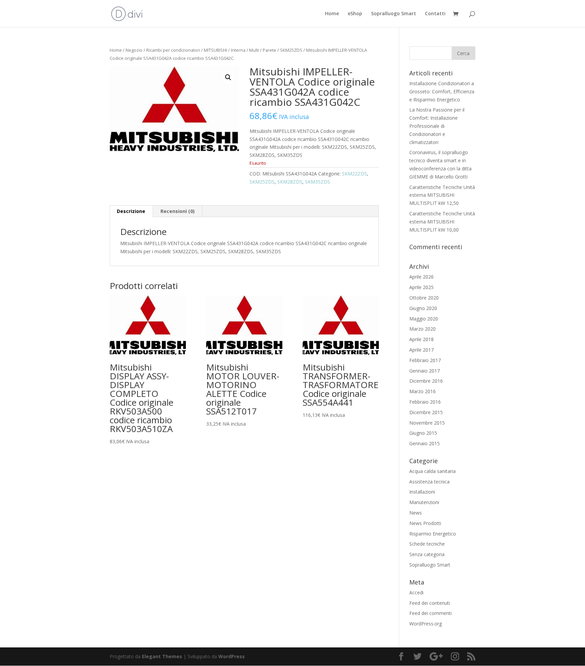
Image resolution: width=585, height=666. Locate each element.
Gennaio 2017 (424, 370)
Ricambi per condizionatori (173, 50)
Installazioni (422, 492)
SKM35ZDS (317, 182)
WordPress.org (425, 623)
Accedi (416, 592)
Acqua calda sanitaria (432, 471)
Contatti (435, 14)
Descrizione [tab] (131, 211)
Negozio (134, 50)
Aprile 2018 (421, 339)
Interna (238, 50)
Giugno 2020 (423, 308)
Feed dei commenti (430, 613)
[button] (228, 77)
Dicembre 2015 (426, 412)
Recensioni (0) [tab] (177, 211)
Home (332, 14)
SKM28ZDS (289, 182)
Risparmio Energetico (432, 533)
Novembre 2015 (427, 423)
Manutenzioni (424, 502)
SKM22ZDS (354, 173)
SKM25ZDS (291, 50)
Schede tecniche (427, 544)
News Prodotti (425, 523)
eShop (355, 14)
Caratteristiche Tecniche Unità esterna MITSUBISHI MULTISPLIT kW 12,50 (442, 195)
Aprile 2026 (421, 276)
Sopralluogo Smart (393, 14)
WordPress (231, 656)
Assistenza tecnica (429, 481)
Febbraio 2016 (425, 402)
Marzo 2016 (422, 391)
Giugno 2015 (423, 433)
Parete (269, 50)
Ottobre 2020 (424, 297)
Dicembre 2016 (426, 381)
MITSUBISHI (215, 50)
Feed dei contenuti (429, 603)
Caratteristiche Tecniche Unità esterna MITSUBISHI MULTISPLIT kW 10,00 (442, 221)
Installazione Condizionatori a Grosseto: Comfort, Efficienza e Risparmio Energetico (441, 91)
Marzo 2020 (422, 329)
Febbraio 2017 (425, 360)
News (415, 512)
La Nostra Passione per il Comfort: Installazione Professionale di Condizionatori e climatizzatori (436, 125)
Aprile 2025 (421, 287)
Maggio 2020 (423, 318)
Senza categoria (427, 554)
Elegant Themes (162, 656)
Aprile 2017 (421, 350)
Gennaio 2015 (424, 443)
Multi (254, 50)
